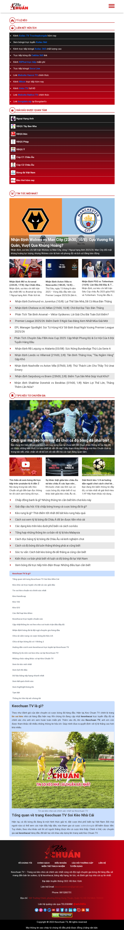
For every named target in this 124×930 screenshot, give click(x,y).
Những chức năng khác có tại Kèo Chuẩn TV (33, 658)
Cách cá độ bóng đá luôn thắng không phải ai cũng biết (47, 545)
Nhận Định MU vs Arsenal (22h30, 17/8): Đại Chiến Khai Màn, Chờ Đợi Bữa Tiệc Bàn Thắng (25, 283)
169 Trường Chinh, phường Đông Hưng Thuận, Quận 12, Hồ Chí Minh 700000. (66, 898)
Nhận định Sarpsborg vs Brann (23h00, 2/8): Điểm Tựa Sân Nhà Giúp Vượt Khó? (62, 376)
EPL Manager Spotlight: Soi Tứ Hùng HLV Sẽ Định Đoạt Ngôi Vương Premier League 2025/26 (64, 329)
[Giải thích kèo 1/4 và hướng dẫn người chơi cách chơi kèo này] (98, 466)
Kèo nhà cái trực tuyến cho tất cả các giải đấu (33, 585)
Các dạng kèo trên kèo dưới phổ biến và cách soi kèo (46, 526)
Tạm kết (16, 692)
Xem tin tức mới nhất (22, 664)
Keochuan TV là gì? (21, 573)
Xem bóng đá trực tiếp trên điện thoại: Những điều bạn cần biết (52, 565)
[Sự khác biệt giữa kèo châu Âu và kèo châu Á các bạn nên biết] (62, 466)
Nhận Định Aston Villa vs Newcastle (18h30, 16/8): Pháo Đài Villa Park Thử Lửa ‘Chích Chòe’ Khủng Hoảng (60, 283)
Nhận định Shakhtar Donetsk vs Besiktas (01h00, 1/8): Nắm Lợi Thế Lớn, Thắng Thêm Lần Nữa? (64, 384)
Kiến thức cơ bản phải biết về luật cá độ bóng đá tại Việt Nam (51, 558)
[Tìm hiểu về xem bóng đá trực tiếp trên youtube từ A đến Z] (25, 466)
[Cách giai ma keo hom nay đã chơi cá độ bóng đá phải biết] (62, 427)
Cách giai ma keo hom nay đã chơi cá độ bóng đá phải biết (60, 440)
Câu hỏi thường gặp (82, 863)
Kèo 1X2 (16, 602)
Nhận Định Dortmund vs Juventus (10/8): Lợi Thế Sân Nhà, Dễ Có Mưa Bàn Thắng (63, 301)
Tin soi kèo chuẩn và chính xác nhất (29, 590)
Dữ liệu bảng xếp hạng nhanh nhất (28, 676)
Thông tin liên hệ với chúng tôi (26, 698)
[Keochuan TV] (28, 6)
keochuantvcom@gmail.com (69, 886)
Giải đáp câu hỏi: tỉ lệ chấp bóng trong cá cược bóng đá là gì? (51, 506)
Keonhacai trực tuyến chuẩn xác (27, 619)
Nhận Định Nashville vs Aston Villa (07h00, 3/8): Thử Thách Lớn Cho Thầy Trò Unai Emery (64, 367)
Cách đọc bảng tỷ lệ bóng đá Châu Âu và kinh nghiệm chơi (49, 539)
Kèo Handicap (19, 596)
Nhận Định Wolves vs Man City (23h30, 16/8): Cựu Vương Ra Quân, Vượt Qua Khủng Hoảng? (62, 242)
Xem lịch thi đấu (19, 670)
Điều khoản (61, 863)
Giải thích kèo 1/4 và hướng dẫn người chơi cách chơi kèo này (98, 482)
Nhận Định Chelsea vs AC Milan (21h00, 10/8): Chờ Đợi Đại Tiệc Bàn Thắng (59, 307)
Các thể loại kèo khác (22, 613)
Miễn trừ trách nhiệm (53, 866)
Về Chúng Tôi (25, 863)
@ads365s (79, 903)
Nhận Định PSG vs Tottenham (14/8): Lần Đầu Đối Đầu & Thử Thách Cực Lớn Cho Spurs (98, 283)
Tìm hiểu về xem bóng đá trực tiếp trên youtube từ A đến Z (25, 482)
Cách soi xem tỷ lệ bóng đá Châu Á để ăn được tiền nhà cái (50, 519)
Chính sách (43, 863)
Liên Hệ (102, 863)
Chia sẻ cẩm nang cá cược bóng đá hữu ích (32, 636)
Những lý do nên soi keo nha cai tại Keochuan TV (35, 653)
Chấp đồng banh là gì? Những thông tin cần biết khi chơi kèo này (53, 500)
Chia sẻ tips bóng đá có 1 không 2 (28, 641)
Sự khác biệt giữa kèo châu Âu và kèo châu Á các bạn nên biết (62, 482)
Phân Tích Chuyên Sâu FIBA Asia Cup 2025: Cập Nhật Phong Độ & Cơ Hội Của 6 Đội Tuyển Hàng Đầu (64, 340)
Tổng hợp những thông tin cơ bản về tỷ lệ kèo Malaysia (47, 532)
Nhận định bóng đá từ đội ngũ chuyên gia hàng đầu (36, 630)
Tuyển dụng (76, 866)
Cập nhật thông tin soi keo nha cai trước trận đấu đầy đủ (38, 624)
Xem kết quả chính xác (23, 681)
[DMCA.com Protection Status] (62, 915)
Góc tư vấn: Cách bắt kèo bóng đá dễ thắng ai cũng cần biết (50, 552)
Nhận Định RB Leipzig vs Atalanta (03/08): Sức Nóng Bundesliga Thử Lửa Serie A (63, 348)
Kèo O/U (16, 607)
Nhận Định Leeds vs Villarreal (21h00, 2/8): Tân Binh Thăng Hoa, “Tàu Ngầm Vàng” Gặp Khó (64, 357)
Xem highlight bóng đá (23, 687)
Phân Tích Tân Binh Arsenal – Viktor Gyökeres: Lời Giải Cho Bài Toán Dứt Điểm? (62, 314)
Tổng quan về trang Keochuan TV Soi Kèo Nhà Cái (35, 579)
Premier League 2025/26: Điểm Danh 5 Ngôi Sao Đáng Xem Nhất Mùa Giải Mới (61, 321)
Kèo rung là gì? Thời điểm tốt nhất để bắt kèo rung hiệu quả (50, 513)
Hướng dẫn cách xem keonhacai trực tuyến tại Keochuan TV (40, 647)
